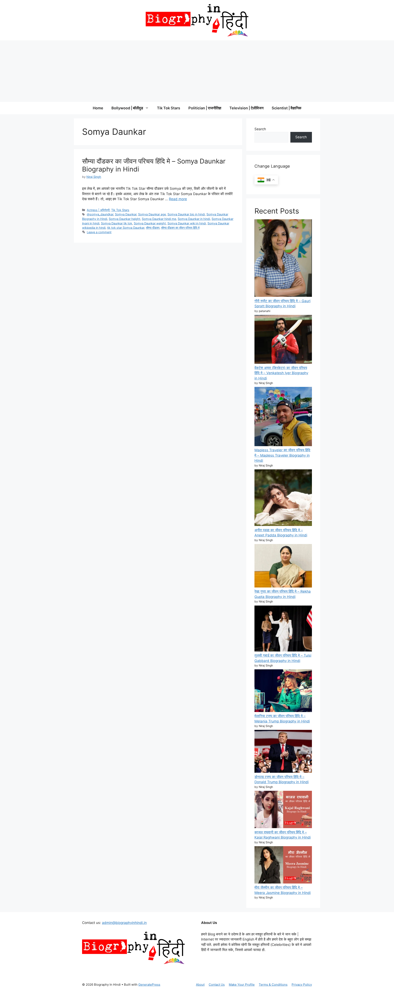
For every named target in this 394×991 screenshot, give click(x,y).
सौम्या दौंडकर (152, 227)
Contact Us (217, 984)
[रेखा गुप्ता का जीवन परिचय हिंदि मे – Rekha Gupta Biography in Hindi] (283, 566)
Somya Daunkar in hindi (194, 219)
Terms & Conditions (273, 984)
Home (98, 108)
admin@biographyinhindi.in (124, 923)
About (200, 984)
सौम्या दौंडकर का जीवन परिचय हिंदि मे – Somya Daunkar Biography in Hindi (154, 165)
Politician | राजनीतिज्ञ (204, 108)
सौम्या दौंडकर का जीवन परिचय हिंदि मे (180, 227)
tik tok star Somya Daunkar (125, 227)
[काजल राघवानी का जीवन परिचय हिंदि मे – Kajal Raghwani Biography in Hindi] (283, 810)
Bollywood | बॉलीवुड (127, 108)
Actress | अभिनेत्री (98, 210)
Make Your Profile (242, 984)
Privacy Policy (302, 984)
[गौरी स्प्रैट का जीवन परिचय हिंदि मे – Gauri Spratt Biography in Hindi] (283, 258)
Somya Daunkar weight (150, 223)
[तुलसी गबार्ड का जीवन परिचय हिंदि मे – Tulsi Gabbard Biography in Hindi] (283, 629)
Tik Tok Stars (168, 108)
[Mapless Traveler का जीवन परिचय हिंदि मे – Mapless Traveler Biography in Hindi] (283, 417)
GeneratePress (149, 984)
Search (260, 129)
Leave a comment (99, 232)
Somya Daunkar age (152, 214)
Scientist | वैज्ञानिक (286, 108)
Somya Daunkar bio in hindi (186, 214)
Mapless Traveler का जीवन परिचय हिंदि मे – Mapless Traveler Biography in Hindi (282, 455)
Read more (178, 199)
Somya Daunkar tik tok (116, 223)
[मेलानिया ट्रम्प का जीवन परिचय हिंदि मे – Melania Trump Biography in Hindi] (283, 691)
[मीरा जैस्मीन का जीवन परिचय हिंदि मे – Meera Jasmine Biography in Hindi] (283, 865)
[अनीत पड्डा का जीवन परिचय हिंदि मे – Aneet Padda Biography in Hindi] (283, 498)
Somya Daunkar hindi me (159, 219)
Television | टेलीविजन (246, 108)
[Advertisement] (197, 71)
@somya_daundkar (100, 214)
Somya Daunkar (125, 214)
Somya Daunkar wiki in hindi (186, 223)
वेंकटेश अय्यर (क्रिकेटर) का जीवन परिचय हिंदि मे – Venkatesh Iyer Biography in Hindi (281, 373)
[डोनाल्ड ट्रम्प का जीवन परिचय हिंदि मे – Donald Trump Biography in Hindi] (283, 752)
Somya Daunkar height (124, 219)
